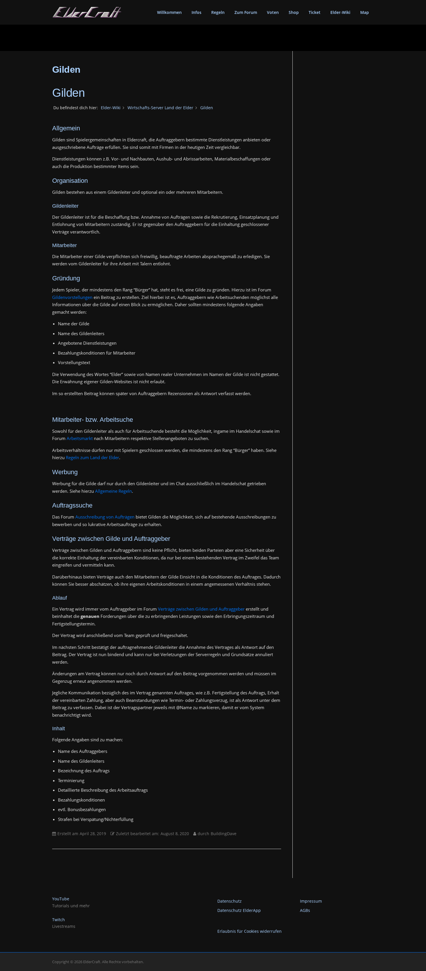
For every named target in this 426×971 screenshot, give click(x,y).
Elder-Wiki (340, 12)
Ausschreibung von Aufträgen (104, 517)
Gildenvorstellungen (72, 297)
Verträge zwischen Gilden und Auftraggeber (201, 609)
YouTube (60, 898)
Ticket (315, 12)
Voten (273, 12)
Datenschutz (229, 901)
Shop (294, 12)
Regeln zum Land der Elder (92, 457)
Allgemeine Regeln (113, 491)
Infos (196, 12)
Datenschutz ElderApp (239, 910)
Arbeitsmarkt (80, 438)
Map (364, 12)
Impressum (311, 901)
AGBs (305, 910)
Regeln (218, 12)
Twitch (58, 919)
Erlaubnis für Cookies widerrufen (249, 931)
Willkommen (169, 12)
